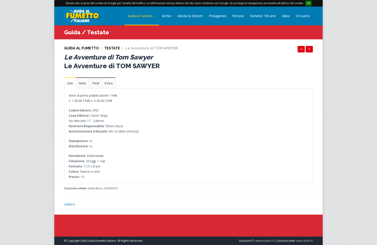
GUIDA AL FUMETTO (81, 48)
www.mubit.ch (264, 241)
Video (286, 16)
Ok (308, 3)
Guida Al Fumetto (140, 16)
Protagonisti (217, 16)
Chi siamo (303, 16)
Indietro (69, 204)
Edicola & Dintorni (190, 16)
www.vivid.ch (304, 241)
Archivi (166, 16)
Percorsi (238, 16)
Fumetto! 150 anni (263, 16)
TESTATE (112, 48)
